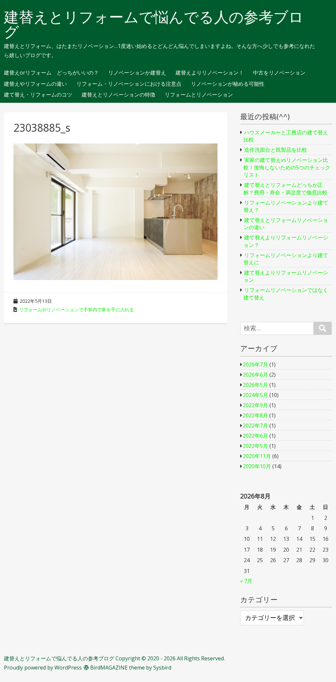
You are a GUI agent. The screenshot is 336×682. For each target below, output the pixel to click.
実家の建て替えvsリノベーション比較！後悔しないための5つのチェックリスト (286, 167)
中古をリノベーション (279, 73)
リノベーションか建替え (137, 73)
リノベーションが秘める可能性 (227, 84)
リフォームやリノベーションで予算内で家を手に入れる (76, 309)
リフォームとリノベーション (199, 95)
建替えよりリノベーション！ (210, 73)
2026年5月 (255, 384)
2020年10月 (257, 466)
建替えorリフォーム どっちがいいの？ (51, 73)
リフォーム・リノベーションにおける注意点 (128, 84)
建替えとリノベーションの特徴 (118, 95)
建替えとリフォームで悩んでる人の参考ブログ (154, 24)
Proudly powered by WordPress (43, 667)
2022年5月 (255, 446)
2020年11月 (257, 456)
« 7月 (246, 580)
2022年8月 (255, 415)
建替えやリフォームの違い (35, 84)
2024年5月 (255, 395)
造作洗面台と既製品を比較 (275, 149)
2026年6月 (255, 374)
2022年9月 (255, 405)
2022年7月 (255, 425)
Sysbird (162, 667)
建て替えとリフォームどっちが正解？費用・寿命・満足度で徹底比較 (285, 188)
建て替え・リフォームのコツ (38, 95)
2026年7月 (255, 364)
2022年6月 (255, 435)
